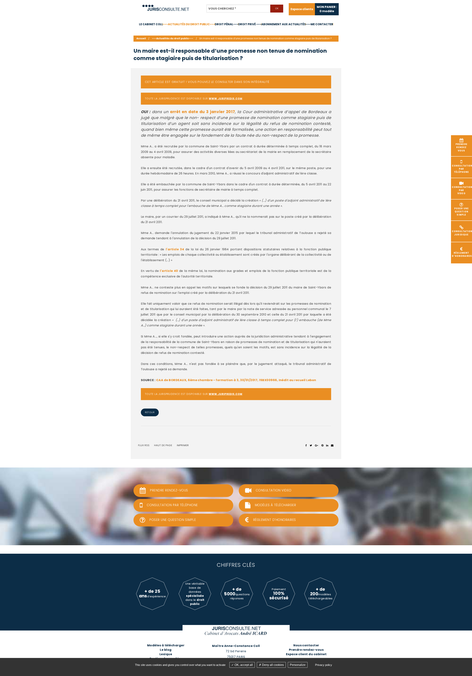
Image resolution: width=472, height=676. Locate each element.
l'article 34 (175, 249)
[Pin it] (322, 445)
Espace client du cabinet (306, 654)
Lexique (165, 654)
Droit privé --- (249, 24)
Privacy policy (323, 664)
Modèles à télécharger (165, 645)
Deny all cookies (272, 664)
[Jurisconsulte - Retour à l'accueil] (166, 6)
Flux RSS (144, 445)
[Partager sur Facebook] (306, 445)
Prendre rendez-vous (306, 650)
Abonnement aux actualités (283, 24)
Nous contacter (306, 645)
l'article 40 (169, 271)
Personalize (298, 664)
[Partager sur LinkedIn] (327, 445)
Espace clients (302, 9)
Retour (150, 412)
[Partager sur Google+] (317, 445)
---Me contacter (319, 24)
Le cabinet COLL (151, 24)
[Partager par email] (332, 445)
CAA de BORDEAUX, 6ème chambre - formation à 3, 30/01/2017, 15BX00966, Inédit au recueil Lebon (236, 380)
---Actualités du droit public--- (189, 24)
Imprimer (183, 445)
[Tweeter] (311, 445)
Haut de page (163, 445)
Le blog (165, 650)
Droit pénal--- (226, 24)
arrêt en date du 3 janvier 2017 (202, 111)
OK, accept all (243, 664)
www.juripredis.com (225, 98)
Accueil (141, 38)
